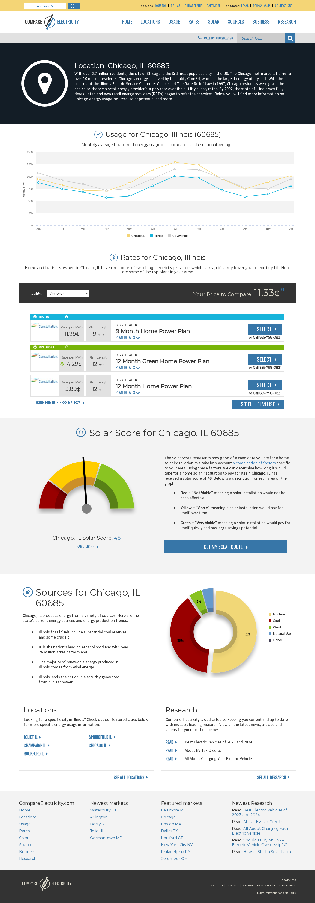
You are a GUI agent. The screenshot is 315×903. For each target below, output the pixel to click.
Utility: (36, 293)
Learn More (84, 547)
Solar (213, 21)
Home (127, 21)
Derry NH (99, 824)
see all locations (129, 777)
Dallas (175, 5)
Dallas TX (169, 831)
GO (73, 6)
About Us (216, 885)
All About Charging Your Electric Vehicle (260, 830)
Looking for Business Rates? (55, 402)
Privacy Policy (266, 885)
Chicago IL (98, 745)
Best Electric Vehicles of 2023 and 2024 (259, 812)
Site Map (248, 885)
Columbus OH (174, 858)
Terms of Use (287, 885)
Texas (245, 5)
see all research (271, 777)
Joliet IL (31, 737)
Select (264, 329)
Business (261, 21)
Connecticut (284, 5)
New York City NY (177, 845)
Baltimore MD (174, 810)
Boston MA (171, 824)
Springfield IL (100, 737)
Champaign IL (35, 745)
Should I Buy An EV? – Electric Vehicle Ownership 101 (260, 842)
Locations (150, 21)
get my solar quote (223, 546)
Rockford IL (34, 753)
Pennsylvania (261, 5)
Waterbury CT (103, 810)
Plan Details (125, 337)
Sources (236, 21)
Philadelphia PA (175, 852)
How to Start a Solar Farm (267, 852)
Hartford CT (172, 838)
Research (287, 21)
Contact (233, 885)
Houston (160, 5)
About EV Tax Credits (262, 822)
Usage (174, 21)
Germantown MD (106, 838)
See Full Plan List (258, 404)
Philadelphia (193, 5)
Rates (194, 21)
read (169, 742)
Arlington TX (102, 817)
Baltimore (213, 5)
